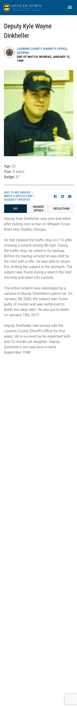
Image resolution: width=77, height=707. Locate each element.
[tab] (15, 208)
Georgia (23, 52)
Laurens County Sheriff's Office (42, 48)
